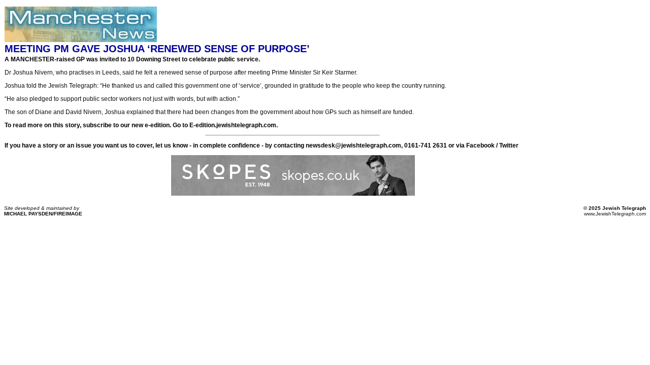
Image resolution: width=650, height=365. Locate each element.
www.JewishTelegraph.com (615, 213)
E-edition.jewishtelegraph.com (232, 125)
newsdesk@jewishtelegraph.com (353, 145)
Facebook (480, 145)
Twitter (508, 145)
